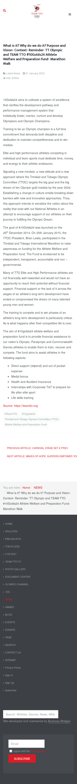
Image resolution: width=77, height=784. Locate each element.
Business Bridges (59, 721)
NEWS (38, 487)
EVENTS (10, 622)
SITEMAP (10, 660)
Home (26, 487)
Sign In (9, 675)
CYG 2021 (11, 554)
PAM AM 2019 (13, 538)
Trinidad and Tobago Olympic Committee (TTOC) (32, 419)
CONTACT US (13, 652)
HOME (9, 523)
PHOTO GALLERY (15, 569)
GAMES (9, 607)
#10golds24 (28, 413)
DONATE (10, 629)
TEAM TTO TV (13, 561)
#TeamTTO (11, 413)
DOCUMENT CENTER (17, 576)
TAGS (8, 637)
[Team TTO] (37, 10)
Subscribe (10, 690)
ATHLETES (11, 531)
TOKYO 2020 (12, 546)
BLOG (8, 614)
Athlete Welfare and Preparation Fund (26, 424)
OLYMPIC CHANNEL (17, 584)
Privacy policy (38, 751)
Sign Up (9, 682)
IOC (7, 591)
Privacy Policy (13, 667)
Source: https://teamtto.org (20, 406)
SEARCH (10, 644)
